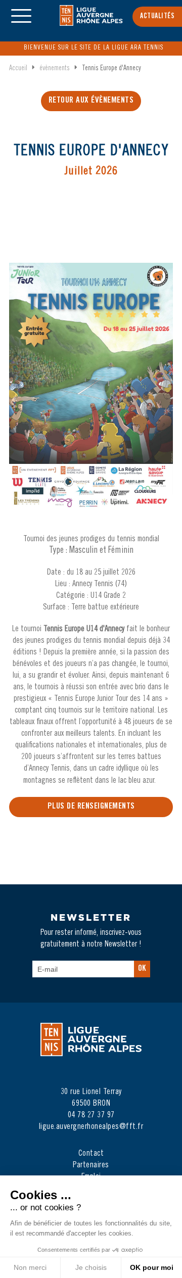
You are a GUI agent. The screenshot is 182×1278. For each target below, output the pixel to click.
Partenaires (91, 1165)
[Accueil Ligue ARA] (91, 22)
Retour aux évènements (91, 101)
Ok (142, 969)
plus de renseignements (91, 806)
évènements (54, 68)
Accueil (18, 68)
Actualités (157, 16)
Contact (91, 1154)
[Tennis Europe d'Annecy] (91, 396)
